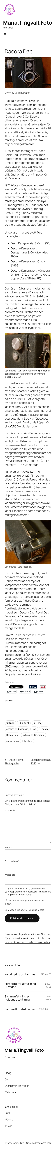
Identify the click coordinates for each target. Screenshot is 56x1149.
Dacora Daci (12, 734)
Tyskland (28, 741)
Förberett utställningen (20, 1009)
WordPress (46, 1142)
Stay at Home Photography (14, 761)
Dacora (44, 728)
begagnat (23, 728)
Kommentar (11, 810)
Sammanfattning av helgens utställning (17, 998)
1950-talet (24, 722)
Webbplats (10, 874)
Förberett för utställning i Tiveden (20, 985)
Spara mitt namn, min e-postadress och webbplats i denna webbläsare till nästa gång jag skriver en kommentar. (29, 891)
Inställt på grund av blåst (20, 974)
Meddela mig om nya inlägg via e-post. (26, 909)
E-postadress (12, 861)
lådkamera (39, 734)
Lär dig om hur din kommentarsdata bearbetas (27, 940)
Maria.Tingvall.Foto (27, 22)
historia (26, 734)
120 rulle (10, 722)
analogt (10, 728)
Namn (8, 847)
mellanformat (13, 741)
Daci (34, 728)
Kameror (25, 92)
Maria (17, 92)
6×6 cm (37, 722)
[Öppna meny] (5, 34)
